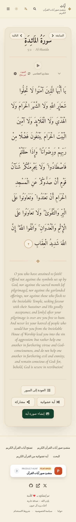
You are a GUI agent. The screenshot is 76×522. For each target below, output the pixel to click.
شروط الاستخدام (22, 510)
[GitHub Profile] (31, 486)
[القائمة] (8, 8)
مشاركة (20, 402)
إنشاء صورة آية (34, 414)
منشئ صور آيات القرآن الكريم (53, 447)
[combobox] (46, 74)
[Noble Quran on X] (45, 486)
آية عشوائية (47, 402)
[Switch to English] (25, 9)
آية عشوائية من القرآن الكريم (32, 456)
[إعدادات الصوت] (15, 73)
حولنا (59, 510)
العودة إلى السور (35, 390)
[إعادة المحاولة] (28, 73)
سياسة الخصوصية (43, 510)
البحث (56, 456)
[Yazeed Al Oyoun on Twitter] (38, 486)
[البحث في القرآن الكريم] (34, 8)
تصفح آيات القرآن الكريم (19, 447)
